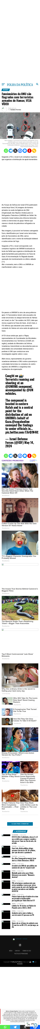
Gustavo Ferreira (15, 109)
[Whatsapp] (6, 151)
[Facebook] (20, 151)
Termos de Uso (26, 951)
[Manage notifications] (35, 1025)
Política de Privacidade (21, 954)
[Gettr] (29, 151)
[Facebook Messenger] (25, 151)
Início (10, 951)
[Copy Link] (34, 151)
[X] (15, 151)
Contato (17, 951)
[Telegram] (11, 151)
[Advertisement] (20, 20)
